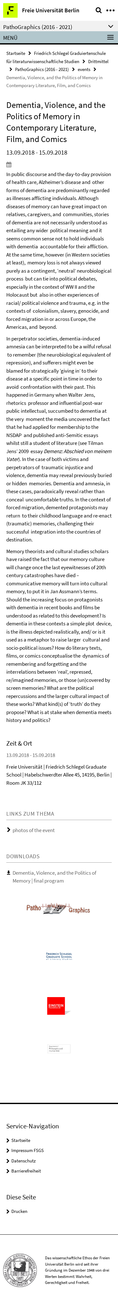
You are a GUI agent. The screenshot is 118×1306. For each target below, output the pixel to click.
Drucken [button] (19, 1211)
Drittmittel (98, 61)
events (84, 69)
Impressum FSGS (27, 1150)
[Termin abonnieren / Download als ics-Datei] (59, 164)
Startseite (15, 53)
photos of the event (34, 830)
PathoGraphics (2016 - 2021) (42, 69)
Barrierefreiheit (26, 1171)
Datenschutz (23, 1161)
